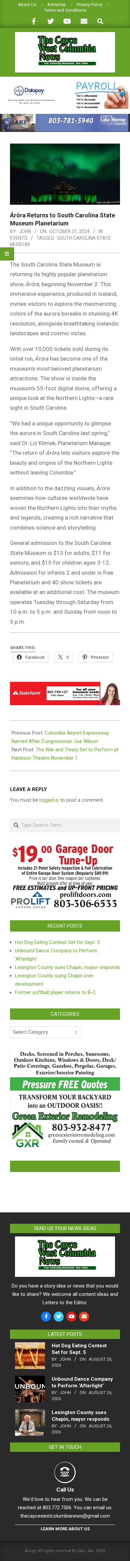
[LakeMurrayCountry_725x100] (65, 116)
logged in (49, 800)
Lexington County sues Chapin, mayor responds (67, 967)
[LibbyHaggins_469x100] (65, 686)
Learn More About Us (65, 1528)
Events (18, 238)
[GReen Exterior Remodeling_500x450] (65, 1054)
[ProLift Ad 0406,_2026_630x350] (65, 848)
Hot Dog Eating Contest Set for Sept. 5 (57, 942)
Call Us (65, 1489)
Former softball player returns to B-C (55, 992)
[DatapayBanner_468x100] (65, 84)
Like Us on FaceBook (65, 1166)
